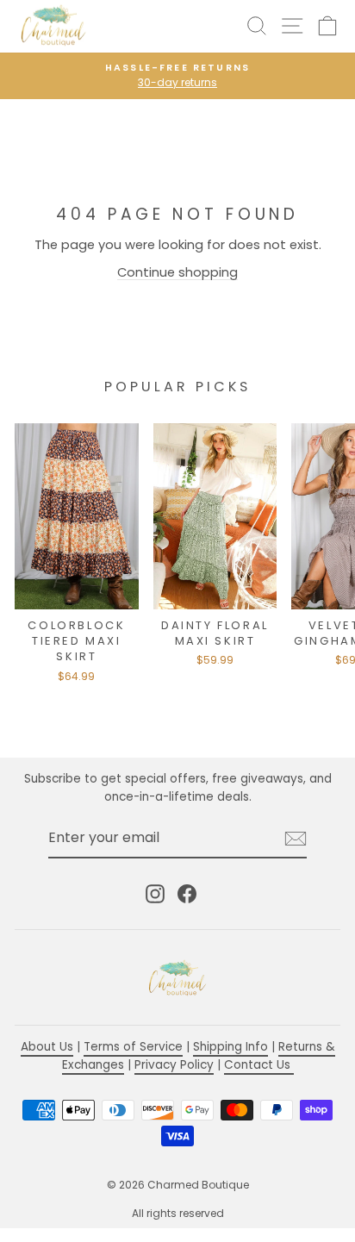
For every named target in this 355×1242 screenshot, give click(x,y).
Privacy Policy (174, 1065)
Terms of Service (133, 1047)
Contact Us (259, 1065)
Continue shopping (177, 272)
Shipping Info (230, 1047)
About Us (47, 1047)
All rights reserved (178, 1213)
